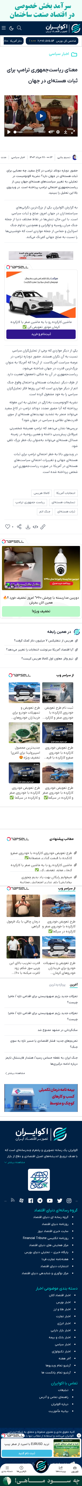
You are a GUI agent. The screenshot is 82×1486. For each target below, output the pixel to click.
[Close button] (79, 1435)
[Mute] (12, 586)
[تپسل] (8, 267)
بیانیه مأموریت (58, 1411)
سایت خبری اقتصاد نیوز (53, 1231)
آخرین (74, 985)
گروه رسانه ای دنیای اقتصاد (50, 1217)
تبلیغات (63, 1390)
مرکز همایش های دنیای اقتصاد (48, 1245)
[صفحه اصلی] (41, 1465)
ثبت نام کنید (26, 1453)
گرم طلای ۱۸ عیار (26, 41)
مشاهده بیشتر (16, 1073)
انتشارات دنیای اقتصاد (54, 1266)
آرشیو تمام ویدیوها (58, 1366)
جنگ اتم (44, 512)
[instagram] (69, 1201)
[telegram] (39, 1201)
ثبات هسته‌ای (66, 512)
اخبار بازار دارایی (61, 1330)
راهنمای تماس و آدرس (53, 1397)
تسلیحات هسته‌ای (63, 502)
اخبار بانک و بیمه (60, 1337)
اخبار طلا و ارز (62, 1309)
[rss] (12, 1201)
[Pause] (6, 586)
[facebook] (30, 1201)
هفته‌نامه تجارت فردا (55, 1259)
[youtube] (50, 1201)
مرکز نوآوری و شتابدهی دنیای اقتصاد (45, 1273)
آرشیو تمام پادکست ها (56, 1373)
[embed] (35, 527)
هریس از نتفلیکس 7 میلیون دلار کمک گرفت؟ (43, 641)
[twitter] (59, 1201)
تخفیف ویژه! (41, 611)
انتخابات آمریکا (65, 493)
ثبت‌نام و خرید (41, 334)
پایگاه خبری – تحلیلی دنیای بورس (46, 1252)
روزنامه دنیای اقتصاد (55, 1224)
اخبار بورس (63, 1302)
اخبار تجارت (63, 1316)
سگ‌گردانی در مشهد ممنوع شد (58, 1030)
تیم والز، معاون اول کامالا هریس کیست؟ (47, 659)
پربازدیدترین (57, 985)
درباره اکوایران (59, 1404)
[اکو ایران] (63, 28)
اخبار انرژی (64, 1323)
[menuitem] (28, 527)
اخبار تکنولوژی (61, 1351)
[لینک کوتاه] (42, 527)
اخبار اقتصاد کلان (60, 1295)
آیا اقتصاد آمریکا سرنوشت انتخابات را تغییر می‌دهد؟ (39, 650)
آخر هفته (65, 1358)
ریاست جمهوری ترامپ (30, 502)
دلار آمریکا (70, 41)
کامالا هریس (41, 493)
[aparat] (21, 1201)
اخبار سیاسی (59, 53)
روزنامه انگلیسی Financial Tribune (45, 1238)
